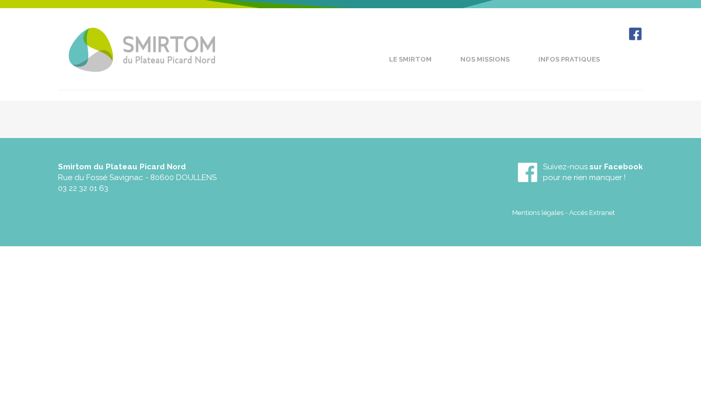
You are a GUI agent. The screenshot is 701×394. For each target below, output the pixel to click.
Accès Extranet (592, 212)
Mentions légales (537, 212)
